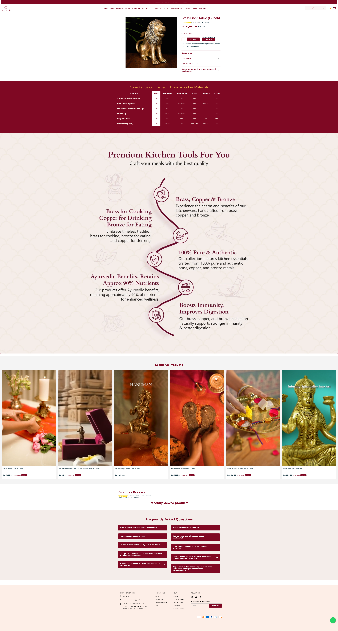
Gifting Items (153, 8)
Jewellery (174, 8)
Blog (156, 605)
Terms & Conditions (161, 602)
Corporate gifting (178, 609)
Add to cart (193, 39)
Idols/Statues (109, 8)
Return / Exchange (178, 599)
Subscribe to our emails (200, 602)
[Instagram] (192, 597)
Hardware (164, 8)
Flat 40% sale (197, 8)
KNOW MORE (160, 593)
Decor (143, 8)
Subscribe (215, 605)
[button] (2, 2)
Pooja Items (121, 8)
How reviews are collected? (129, 498)
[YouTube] (196, 597)
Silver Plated (185, 8)
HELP (175, 593)
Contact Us (176, 605)
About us (158, 596)
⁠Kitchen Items (133, 8)
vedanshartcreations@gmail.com (132, 600)
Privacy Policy (159, 599)
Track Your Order (178, 602)
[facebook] (200, 597)
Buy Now (208, 38)
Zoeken (323, 8)
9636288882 (126, 596)
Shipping (176, 596)
